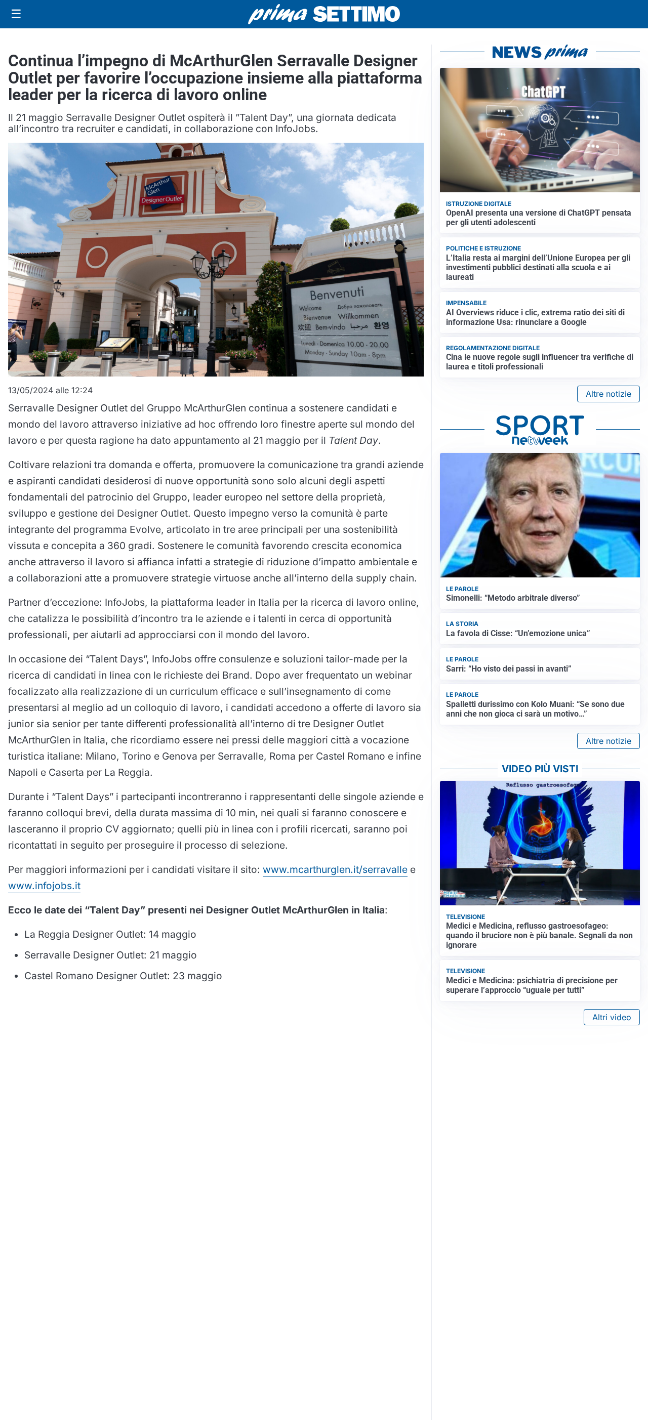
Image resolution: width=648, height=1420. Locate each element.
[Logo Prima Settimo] (324, 14)
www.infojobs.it (44, 886)
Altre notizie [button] (608, 394)
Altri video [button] (611, 1017)
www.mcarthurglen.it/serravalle (335, 869)
